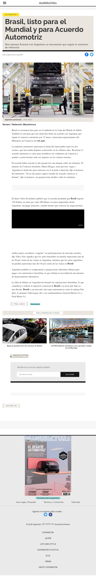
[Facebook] (86, 54)
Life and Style (48, 544)
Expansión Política (48, 550)
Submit (69, 374)
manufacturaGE (45, 514)
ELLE (48, 555)
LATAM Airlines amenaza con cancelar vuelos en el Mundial (71, 347)
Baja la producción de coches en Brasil (24, 346)
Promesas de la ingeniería (48, 498)
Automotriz (11, 15)
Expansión (48, 532)
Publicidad (76, 502)
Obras (48, 561)
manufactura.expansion (50, 514)
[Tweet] (92, 54)
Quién (48, 538)
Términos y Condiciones (54, 502)
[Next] (91, 329)
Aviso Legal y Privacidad (26, 502)
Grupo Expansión (48, 567)
